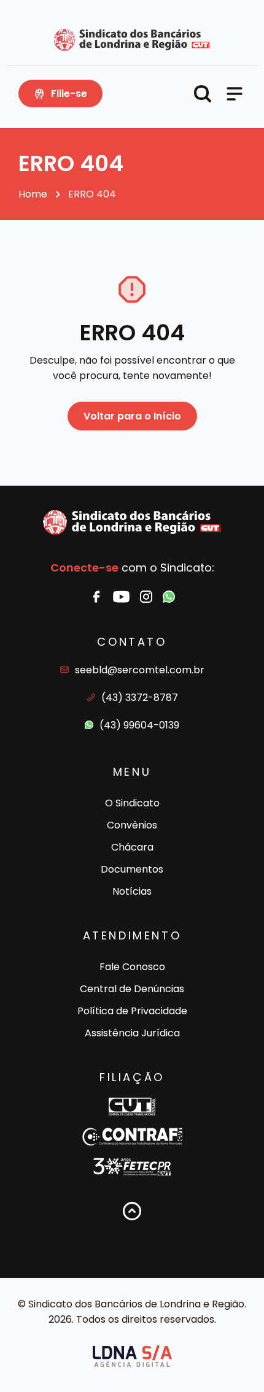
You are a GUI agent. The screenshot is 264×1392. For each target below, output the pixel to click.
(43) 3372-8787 (139, 697)
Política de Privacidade (132, 1011)
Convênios (132, 825)
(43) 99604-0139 (139, 725)
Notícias (132, 891)
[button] (202, 93)
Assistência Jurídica (132, 1033)
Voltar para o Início (132, 416)
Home (32, 194)
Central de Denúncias (132, 989)
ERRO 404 (92, 194)
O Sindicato (132, 803)
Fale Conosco (132, 967)
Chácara (132, 847)
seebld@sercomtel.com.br (139, 670)
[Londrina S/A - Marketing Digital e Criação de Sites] (132, 1356)
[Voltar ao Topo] (132, 1211)
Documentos (132, 869)
